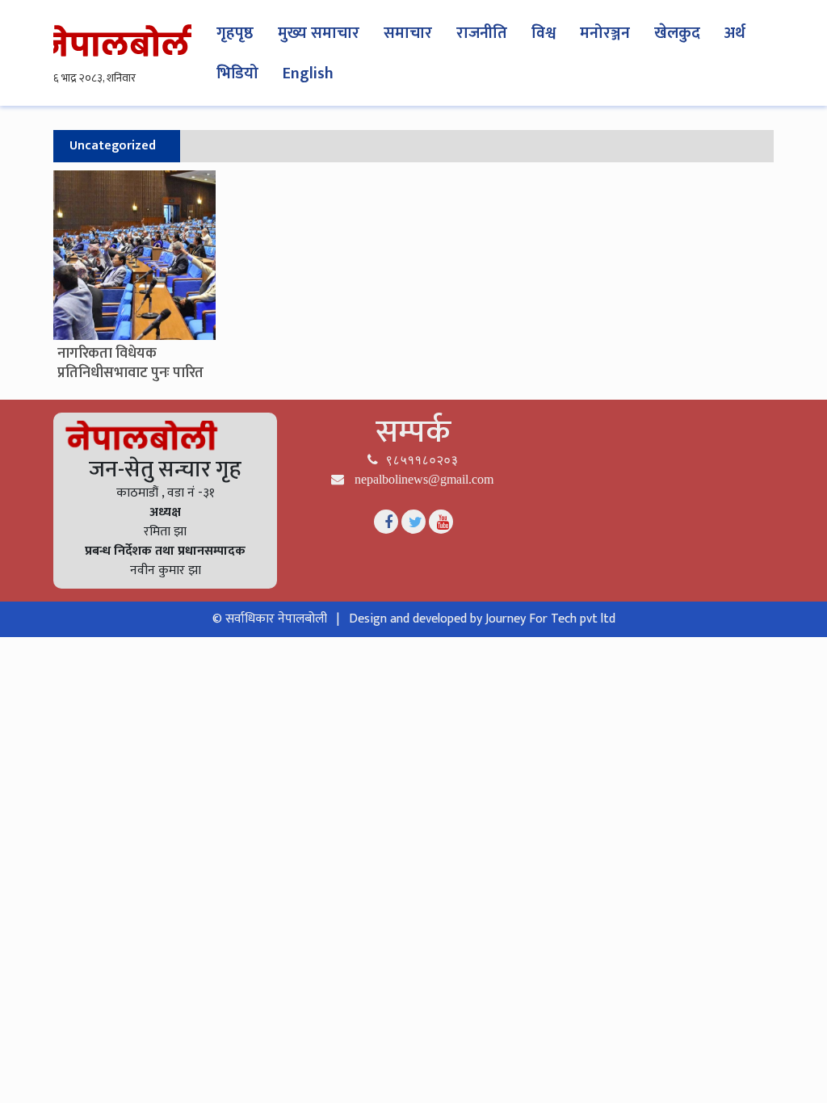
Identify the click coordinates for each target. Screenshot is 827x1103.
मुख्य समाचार (318, 33)
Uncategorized (112, 146)
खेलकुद (677, 33)
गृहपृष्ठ (235, 33)
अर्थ (734, 33)
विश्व (543, 33)
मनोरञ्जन (605, 33)
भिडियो (237, 73)
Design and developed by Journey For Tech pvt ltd (482, 619)
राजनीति (481, 33)
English (308, 73)
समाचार (408, 33)
